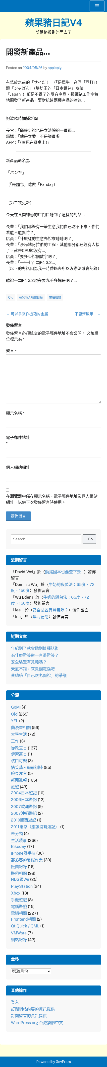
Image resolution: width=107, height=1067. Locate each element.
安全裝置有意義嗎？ (50, 610)
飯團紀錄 (19, 866)
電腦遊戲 (19, 906)
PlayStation (22, 886)
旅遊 (15, 787)
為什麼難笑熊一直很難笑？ (35, 655)
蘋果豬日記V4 (53, 22)
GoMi (16, 707)
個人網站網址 (18, 467)
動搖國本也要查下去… (64, 572)
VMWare (19, 933)
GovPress (63, 1062)
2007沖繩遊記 (24, 813)
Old (10, 297)
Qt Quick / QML (25, 926)
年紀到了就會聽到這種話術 (35, 648)
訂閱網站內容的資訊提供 (33, 1009)
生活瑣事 (19, 840)
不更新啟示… (88, 314)
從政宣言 (19, 748)
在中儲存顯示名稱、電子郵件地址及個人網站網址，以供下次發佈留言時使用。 (52, 499)
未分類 (17, 833)
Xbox (15, 893)
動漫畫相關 (21, 727)
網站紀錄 (19, 939)
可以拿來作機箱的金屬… (28, 314)
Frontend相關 (23, 919)
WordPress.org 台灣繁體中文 (37, 1022)
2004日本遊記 (24, 793)
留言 (11, 351)
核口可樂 (19, 760)
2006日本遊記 (24, 799)
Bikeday (18, 846)
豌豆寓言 (19, 773)
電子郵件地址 (18, 440)
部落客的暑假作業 (27, 860)
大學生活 (19, 734)
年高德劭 (41, 616)
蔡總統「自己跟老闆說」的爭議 (39, 675)
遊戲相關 (19, 873)
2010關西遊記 (23, 820)
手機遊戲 (19, 900)
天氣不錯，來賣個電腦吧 (33, 668)
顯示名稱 (15, 413)
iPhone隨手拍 (23, 853)
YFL (14, 721)
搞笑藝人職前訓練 (31, 297)
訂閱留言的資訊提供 (29, 1015)
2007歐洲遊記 (24, 806)
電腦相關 (55, 297)
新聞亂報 (19, 780)
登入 (15, 1002)
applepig (55, 68)
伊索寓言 (19, 754)
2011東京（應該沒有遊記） (35, 826)
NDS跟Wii (20, 879)
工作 (15, 741)
